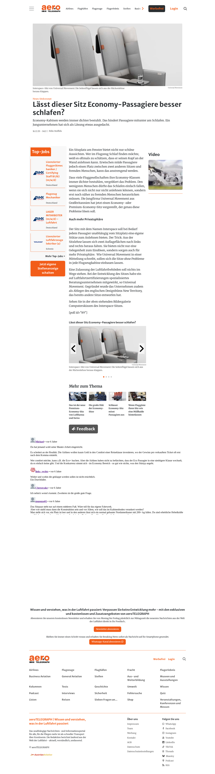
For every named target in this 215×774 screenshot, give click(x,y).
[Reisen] (75, 703)
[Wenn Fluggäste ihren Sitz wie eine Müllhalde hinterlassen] (137, 407)
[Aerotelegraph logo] (51, 8)
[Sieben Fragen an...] (107, 703)
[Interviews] (75, 693)
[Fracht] (140, 670)
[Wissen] (173, 687)
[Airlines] (42, 670)
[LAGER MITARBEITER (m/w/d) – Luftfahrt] (48, 219)
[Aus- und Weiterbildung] (140, 678)
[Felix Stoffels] (55, 131)
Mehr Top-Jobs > (55, 256)
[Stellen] (107, 678)
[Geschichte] (107, 687)
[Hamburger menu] (31, 8)
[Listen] (42, 703)
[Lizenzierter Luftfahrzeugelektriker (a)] (48, 242)
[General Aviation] (75, 678)
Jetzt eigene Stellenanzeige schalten (48, 268)
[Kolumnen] (42, 687)
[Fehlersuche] (140, 693)
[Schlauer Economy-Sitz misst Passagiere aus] (117, 407)
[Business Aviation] (42, 678)
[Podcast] (42, 693)
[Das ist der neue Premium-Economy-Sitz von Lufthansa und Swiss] (78, 407)
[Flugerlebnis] (173, 670)
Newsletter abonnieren (107, 629)
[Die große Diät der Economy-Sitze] (97, 407)
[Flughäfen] (107, 670)
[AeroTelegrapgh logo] (39, 659)
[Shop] (140, 703)
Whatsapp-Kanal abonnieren (106, 641)
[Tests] (75, 687)
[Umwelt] (140, 687)
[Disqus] (107, 475)
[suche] (185, 9)
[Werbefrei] (159, 659)
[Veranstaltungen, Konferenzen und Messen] (173, 703)
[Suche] (184, 659)
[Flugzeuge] (75, 670)
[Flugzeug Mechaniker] (48, 198)
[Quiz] (173, 693)
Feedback (86, 428)
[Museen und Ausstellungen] (173, 678)
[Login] (171, 659)
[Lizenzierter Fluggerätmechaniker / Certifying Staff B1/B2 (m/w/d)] (48, 173)
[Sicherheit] (107, 693)
